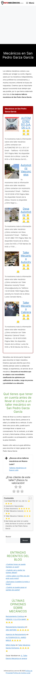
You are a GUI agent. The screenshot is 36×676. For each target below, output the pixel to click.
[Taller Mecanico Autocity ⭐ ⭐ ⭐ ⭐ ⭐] (12, 265)
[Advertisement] (18, 25)
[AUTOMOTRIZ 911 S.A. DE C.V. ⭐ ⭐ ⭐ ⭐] (12, 131)
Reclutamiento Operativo (15, 627)
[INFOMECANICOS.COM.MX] (12, 3)
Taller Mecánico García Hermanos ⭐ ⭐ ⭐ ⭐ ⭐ (18, 648)
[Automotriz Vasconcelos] (12, 178)
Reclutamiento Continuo (15, 616)
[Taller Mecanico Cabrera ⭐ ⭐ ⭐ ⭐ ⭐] (12, 316)
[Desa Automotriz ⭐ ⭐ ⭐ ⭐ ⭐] (12, 222)
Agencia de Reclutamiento (16, 634)
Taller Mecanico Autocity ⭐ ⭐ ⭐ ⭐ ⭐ (23, 262)
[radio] (16, 487)
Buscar (8, 537)
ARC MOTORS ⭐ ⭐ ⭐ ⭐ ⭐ (17, 630)
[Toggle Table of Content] (29, 498)
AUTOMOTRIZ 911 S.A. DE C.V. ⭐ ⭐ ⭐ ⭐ (26, 125)
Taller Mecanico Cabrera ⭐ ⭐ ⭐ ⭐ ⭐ (23, 312)
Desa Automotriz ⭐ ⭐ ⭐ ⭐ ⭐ (26, 215)
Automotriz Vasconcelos (26, 169)
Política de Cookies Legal (21, 673)
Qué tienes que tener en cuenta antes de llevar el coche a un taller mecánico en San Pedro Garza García (18, 525)
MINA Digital (10, 645)
